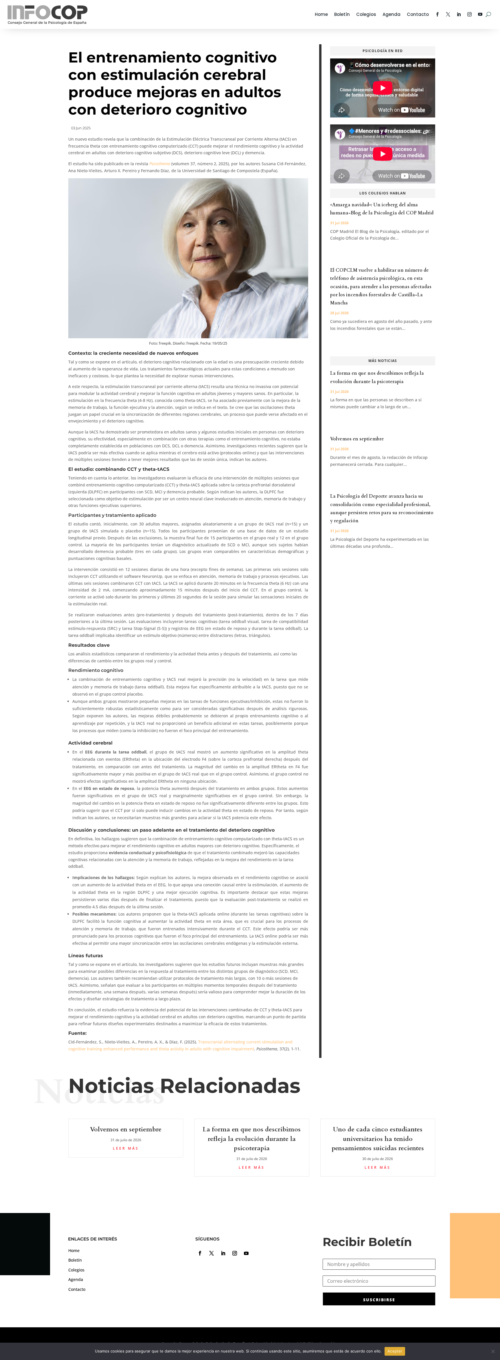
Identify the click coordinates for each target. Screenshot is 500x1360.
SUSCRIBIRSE (379, 1299)
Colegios (366, 14)
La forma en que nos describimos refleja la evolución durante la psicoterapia (252, 1139)
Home (321, 14)
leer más (126, 1148)
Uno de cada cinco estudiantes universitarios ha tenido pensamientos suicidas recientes (378, 1139)
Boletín (342, 14)
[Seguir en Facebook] (200, 1253)
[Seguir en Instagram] (234, 1253)
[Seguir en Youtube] (246, 1253)
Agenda (391, 14)
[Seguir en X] (211, 1253)
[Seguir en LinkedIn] (223, 1253)
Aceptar (394, 1351)
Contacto (418, 14)
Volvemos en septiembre (357, 439)
